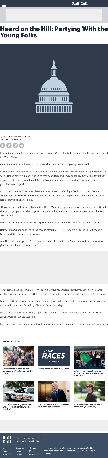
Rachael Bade (8, 137)
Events (5, 451)
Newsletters (7, 454)
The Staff (19, 454)
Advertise (32, 448)
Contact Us (20, 448)
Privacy (18, 451)
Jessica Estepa (23, 137)
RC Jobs (31, 451)
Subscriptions (34, 454)
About (5, 448)
